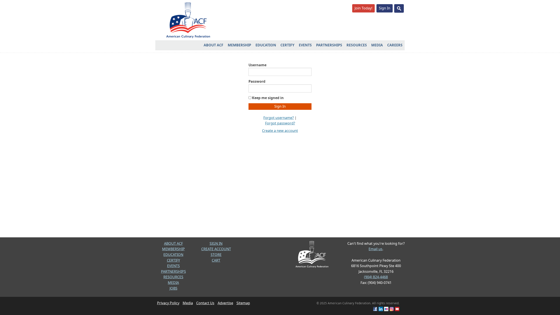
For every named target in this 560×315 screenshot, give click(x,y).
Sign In (384, 8)
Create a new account (280, 130)
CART (216, 260)
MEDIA (173, 282)
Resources (356, 45)
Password (256, 81)
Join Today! (363, 8)
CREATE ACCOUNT (216, 249)
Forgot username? (278, 117)
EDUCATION (173, 254)
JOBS (173, 288)
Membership (239, 45)
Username (257, 65)
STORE (216, 254)
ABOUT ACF (173, 243)
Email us (375, 249)
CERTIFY (173, 260)
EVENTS (173, 265)
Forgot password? (280, 123)
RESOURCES (173, 277)
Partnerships (329, 45)
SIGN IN (216, 243)
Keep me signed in (268, 97)
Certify (287, 45)
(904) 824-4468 (376, 277)
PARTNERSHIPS (173, 271)
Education (266, 45)
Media (377, 45)
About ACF (213, 45)
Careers (394, 45)
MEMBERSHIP (173, 249)
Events (305, 45)
